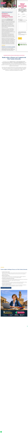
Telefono (19, 16)
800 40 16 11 (23, 44)
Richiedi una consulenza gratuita (8, 47)
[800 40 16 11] (19, 45)
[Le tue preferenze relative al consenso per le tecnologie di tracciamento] (27, 326)
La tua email (23, 16)
